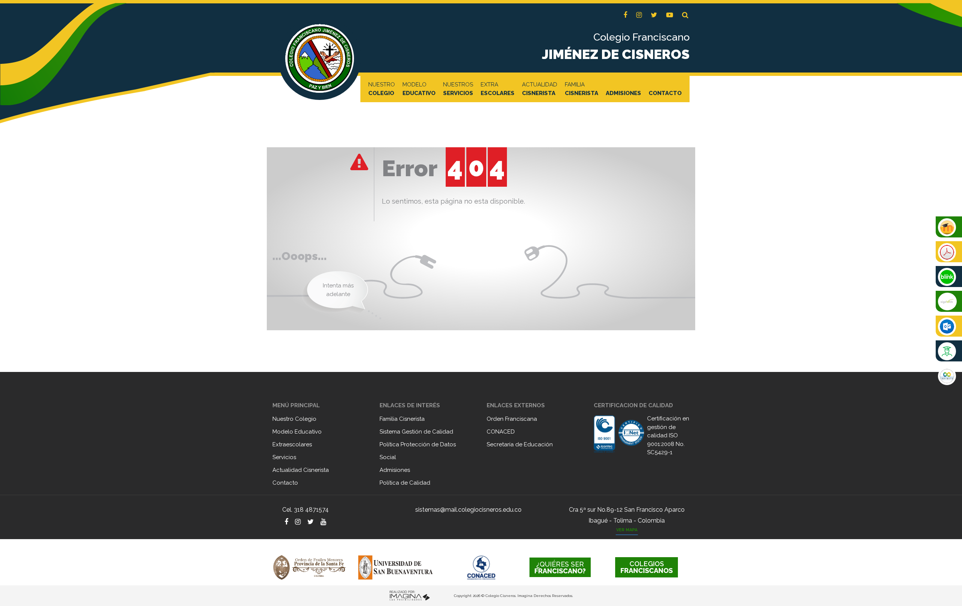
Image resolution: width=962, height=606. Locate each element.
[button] (685, 15)
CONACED (501, 431)
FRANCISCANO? (560, 567)
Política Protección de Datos (418, 444)
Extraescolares (292, 444)
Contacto (285, 482)
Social (388, 457)
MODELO (419, 89)
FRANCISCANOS (646, 567)
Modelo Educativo (297, 431)
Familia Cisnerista (402, 419)
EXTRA (497, 89)
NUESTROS (458, 89)
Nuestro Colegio (294, 419)
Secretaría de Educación (520, 444)
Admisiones (395, 470)
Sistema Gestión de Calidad (416, 431)
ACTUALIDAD (539, 89)
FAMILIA (581, 89)
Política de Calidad (405, 482)
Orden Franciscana (512, 419)
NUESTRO (381, 89)
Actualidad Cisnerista (300, 470)
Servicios (284, 457)
